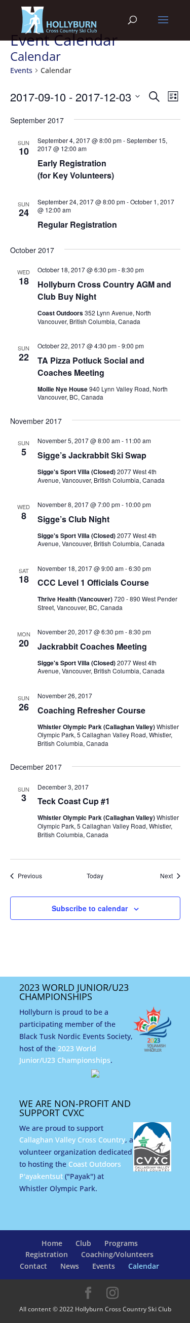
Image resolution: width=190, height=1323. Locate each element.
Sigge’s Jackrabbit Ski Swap (91, 455)
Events (21, 70)
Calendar (143, 1266)
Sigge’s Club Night (73, 519)
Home (52, 1243)
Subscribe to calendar (90, 908)
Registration (46, 1254)
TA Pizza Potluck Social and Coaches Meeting (90, 366)
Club (83, 1243)
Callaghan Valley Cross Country (72, 1140)
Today (95, 876)
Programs (121, 1243)
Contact (33, 1266)
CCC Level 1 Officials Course (93, 582)
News (69, 1266)
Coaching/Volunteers (117, 1254)
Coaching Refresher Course (91, 710)
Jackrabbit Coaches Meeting (92, 646)
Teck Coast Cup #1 (73, 801)
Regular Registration (77, 224)
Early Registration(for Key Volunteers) (75, 169)
